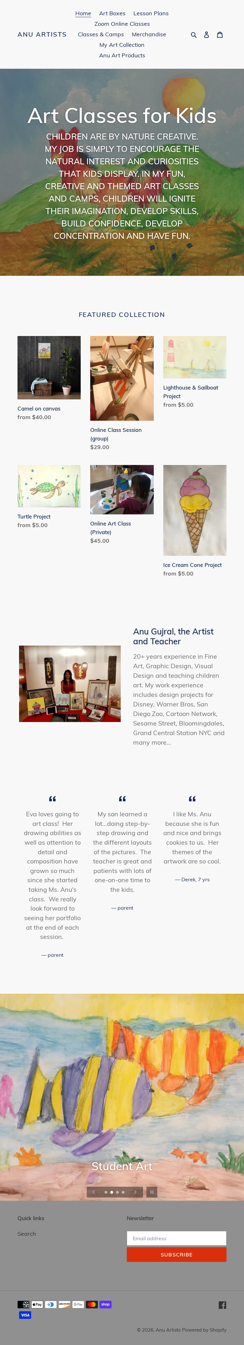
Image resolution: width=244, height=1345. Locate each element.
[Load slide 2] (112, 1193)
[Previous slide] (94, 1192)
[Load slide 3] (118, 1193)
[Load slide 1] (106, 1193)
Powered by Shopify (204, 1330)
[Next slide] (135, 1192)
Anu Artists (42, 34)
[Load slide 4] (123, 1193)
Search (26, 1233)
